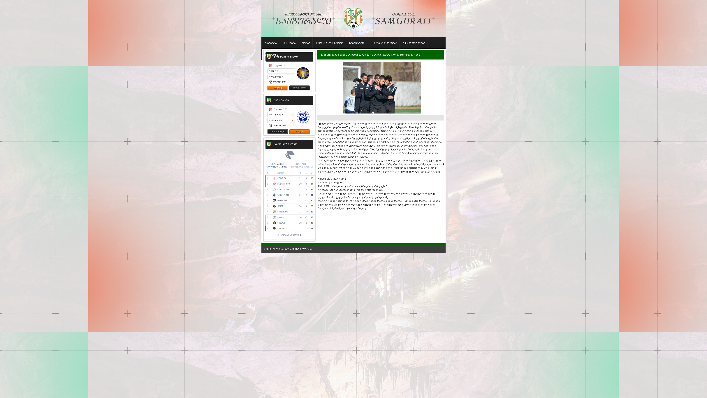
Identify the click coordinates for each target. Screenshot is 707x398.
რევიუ (299, 131)
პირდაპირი (300, 87)
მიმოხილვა (277, 131)
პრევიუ (277, 87)
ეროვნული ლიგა (279, 82)
